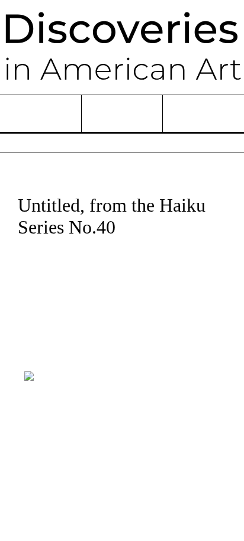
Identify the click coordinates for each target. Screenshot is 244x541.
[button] (29, 359)
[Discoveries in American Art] (122, 47)
